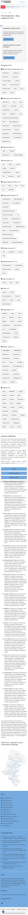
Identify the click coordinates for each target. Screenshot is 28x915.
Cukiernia (17, 172)
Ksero (3, 329)
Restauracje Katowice (8, 823)
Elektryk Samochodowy (7, 234)
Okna (21, 106)
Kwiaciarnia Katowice (8, 805)
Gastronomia (6, 160)
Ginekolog (12, 407)
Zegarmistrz (4, 313)
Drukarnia (17, 269)
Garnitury (11, 362)
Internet (4, 273)
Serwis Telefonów (19, 265)
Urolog (3, 391)
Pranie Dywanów (6, 337)
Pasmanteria (16, 358)
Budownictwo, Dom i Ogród (10, 98)
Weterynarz (16, 337)
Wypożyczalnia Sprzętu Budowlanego (10, 117)
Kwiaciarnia (12, 382)
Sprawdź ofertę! (8, 39)
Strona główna (4, 12)
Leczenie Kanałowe (15, 419)
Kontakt (24, 894)
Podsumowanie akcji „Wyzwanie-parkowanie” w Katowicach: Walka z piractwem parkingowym (14, 855)
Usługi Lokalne (7, 309)
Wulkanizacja (5, 242)
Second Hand (5, 370)
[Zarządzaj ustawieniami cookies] (3, 912)
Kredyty (12, 92)
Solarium (4, 292)
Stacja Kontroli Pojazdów (17, 242)
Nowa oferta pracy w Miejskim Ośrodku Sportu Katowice (14, 845)
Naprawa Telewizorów (13, 121)
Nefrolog (4, 403)
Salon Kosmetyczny (6, 304)
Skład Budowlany (6, 137)
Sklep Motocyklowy (18, 199)
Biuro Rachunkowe (6, 88)
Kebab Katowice (7, 825)
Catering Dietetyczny (6, 172)
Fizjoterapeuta (16, 423)
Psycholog (22, 415)
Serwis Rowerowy (16, 222)
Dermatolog (14, 411)
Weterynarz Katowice (8, 807)
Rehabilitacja (12, 391)
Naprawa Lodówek (17, 125)
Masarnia (11, 164)
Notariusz (4, 92)
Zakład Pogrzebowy (6, 333)
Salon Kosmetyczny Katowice (10, 814)
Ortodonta (4, 419)
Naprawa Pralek (5, 125)
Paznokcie (17, 296)
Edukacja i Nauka (7, 147)
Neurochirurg (20, 399)
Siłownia (4, 282)
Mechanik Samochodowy (7, 214)
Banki (15, 88)
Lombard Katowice (7, 802)
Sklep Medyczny (5, 366)
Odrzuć (14, 469)
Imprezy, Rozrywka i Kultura (10, 182)
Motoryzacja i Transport (9, 195)
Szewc (3, 317)
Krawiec (16, 333)
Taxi (18, 214)
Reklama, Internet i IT (9, 261)
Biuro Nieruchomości (14, 84)
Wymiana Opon (5, 222)
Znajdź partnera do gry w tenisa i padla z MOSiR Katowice (14, 859)
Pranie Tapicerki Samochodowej (9, 238)
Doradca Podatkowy (6, 80)
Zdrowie (5, 387)
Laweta (3, 230)
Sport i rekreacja (7, 279)
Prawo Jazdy (5, 218)
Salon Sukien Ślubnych (17, 366)
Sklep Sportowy (5, 354)
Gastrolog (20, 407)
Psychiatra (20, 391)
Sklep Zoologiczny (6, 350)
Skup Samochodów (16, 218)
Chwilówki (17, 80)
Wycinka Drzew (5, 102)
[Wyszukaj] (24, 2)
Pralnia (19, 317)
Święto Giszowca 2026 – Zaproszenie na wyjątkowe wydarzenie (12, 866)
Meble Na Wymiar (6, 110)
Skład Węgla (19, 362)
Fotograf (4, 341)
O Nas (7, 909)
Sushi (3, 164)
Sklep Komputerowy (6, 269)
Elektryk (19, 321)
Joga (11, 282)
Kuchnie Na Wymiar (6, 129)
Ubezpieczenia (16, 73)
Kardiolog (4, 407)
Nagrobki (4, 321)
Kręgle (9, 185)
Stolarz (3, 121)
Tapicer (12, 313)
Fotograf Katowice (7, 809)
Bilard (22, 185)
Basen (17, 282)
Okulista (4, 399)
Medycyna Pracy (5, 423)
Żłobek (3, 151)
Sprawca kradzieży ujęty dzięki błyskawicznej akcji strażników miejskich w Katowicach (15, 841)
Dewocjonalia (16, 374)
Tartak (14, 102)
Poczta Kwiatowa (6, 358)
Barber (11, 300)
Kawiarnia (12, 168)
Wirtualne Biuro (5, 73)
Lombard (4, 382)
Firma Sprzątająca (12, 329)
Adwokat (4, 84)
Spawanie (4, 106)
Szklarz (20, 102)
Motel (3, 255)
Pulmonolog (13, 415)
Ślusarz (19, 313)
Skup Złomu (11, 317)
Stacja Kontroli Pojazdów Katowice (11, 821)
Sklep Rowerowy (16, 354)
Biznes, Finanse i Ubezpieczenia (11, 69)
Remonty (17, 129)
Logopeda (19, 403)
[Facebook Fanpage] (20, 2)
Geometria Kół (5, 207)
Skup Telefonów (5, 374)
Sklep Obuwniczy (6, 378)
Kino (3, 189)
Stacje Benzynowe (6, 199)
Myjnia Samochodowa (7, 226)
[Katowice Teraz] (6, 2)
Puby (3, 176)
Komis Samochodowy (13, 230)
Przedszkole (11, 151)
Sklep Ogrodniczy (6, 141)
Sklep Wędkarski (17, 350)
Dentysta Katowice (7, 798)
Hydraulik (12, 321)
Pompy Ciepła (13, 106)
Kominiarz (16, 110)
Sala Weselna (11, 189)
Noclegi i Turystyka (8, 248)
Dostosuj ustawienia (14, 473)
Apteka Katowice (7, 800)
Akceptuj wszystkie (14, 477)
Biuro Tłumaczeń (17, 325)
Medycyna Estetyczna (6, 296)
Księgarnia (14, 370)
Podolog (4, 395)
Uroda (4, 288)
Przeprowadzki (5, 203)
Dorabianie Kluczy (6, 325)
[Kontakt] (22, 2)
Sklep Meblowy (5, 133)
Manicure (4, 300)
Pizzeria (18, 164)
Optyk (19, 395)
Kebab (18, 176)
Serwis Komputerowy (6, 265)
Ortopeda (12, 395)
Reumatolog (4, 415)
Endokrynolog (5, 411)
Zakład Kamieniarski (17, 133)
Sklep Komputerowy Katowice (10, 816)
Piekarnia (4, 168)
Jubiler (3, 362)
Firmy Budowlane (17, 137)
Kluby (16, 185)
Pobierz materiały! (8, 57)
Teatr (3, 185)
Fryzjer (18, 300)
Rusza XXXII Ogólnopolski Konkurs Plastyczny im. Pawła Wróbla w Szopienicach (14, 863)
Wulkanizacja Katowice (8, 818)
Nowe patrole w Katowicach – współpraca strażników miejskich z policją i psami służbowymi (14, 837)
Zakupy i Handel (7, 346)
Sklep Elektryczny (17, 378)
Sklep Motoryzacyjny (20, 226)
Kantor (22, 88)
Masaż (11, 403)
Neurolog (12, 399)
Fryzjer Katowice (7, 811)
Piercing (12, 292)
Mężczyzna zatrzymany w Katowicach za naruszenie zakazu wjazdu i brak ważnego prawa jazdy (14, 850)
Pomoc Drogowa (16, 203)
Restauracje (10, 176)
